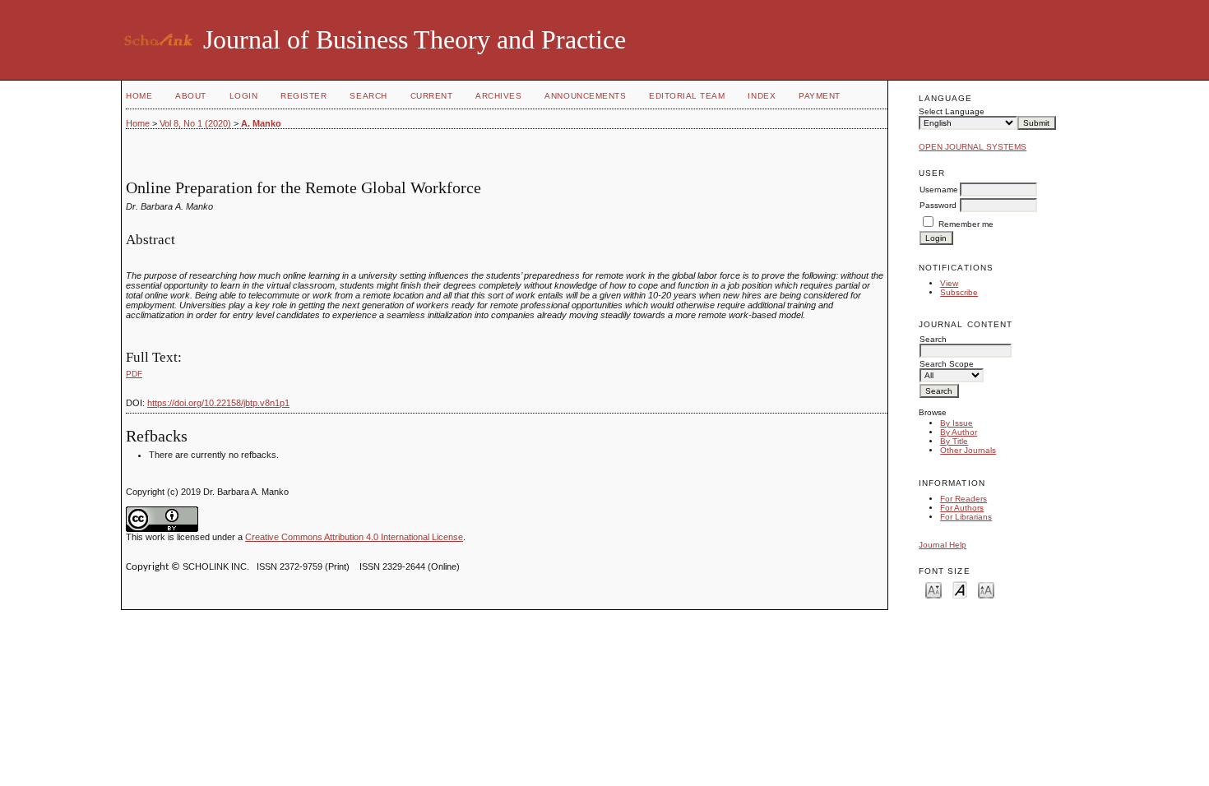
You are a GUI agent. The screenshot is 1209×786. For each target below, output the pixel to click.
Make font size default (960, 589)
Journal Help (942, 544)
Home (139, 95)
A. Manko (261, 123)
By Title (954, 441)
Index (762, 95)
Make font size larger (986, 589)
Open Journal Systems (972, 146)
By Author (958, 432)
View (949, 283)
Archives (498, 95)
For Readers (963, 498)
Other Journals (968, 450)
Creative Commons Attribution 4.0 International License (354, 537)
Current (431, 95)
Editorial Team (687, 95)
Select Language (951, 111)
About (190, 95)
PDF (134, 373)
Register (303, 95)
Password (938, 205)
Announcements (585, 95)
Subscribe (959, 292)
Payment (820, 95)
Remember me (966, 224)
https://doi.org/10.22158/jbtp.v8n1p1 (218, 403)
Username (938, 189)
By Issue (956, 423)
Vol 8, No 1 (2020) (195, 123)
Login (243, 95)
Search (368, 95)
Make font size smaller (933, 589)
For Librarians (966, 516)
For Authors (962, 507)
